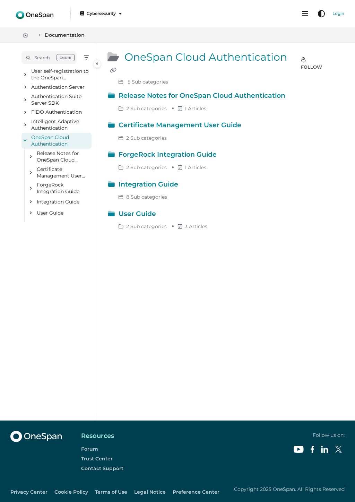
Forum (89, 449)
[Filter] (86, 57)
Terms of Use (111, 492)
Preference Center (196, 492)
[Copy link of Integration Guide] (190, 185)
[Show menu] (305, 13)
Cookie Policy (71, 492)
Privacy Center (28, 492)
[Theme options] (321, 13)
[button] (49, 57)
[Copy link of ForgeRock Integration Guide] (229, 155)
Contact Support (102, 468)
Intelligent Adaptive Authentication (55, 125)
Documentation (65, 35)
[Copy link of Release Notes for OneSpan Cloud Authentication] (297, 96)
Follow (311, 67)
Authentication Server (58, 87)
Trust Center (97, 459)
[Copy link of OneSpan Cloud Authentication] (113, 70)
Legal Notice (150, 492)
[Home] (34, 14)
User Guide (50, 213)
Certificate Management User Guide (59, 172)
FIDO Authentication (56, 112)
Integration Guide (58, 202)
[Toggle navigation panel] (97, 64)
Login (338, 13)
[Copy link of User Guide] (168, 214)
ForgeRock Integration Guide (58, 188)
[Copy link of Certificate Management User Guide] (253, 126)
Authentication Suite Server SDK (56, 100)
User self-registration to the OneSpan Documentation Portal (60, 74)
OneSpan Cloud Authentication (50, 141)
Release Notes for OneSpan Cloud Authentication (58, 156)
